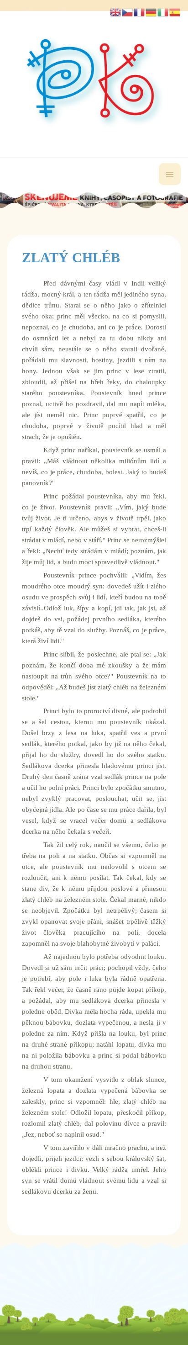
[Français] (140, 11)
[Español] (175, 11)
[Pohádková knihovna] (94, 82)
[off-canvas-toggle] (170, 174)
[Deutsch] (151, 11)
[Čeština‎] (128, 11)
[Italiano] (163, 11)
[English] (116, 11)
